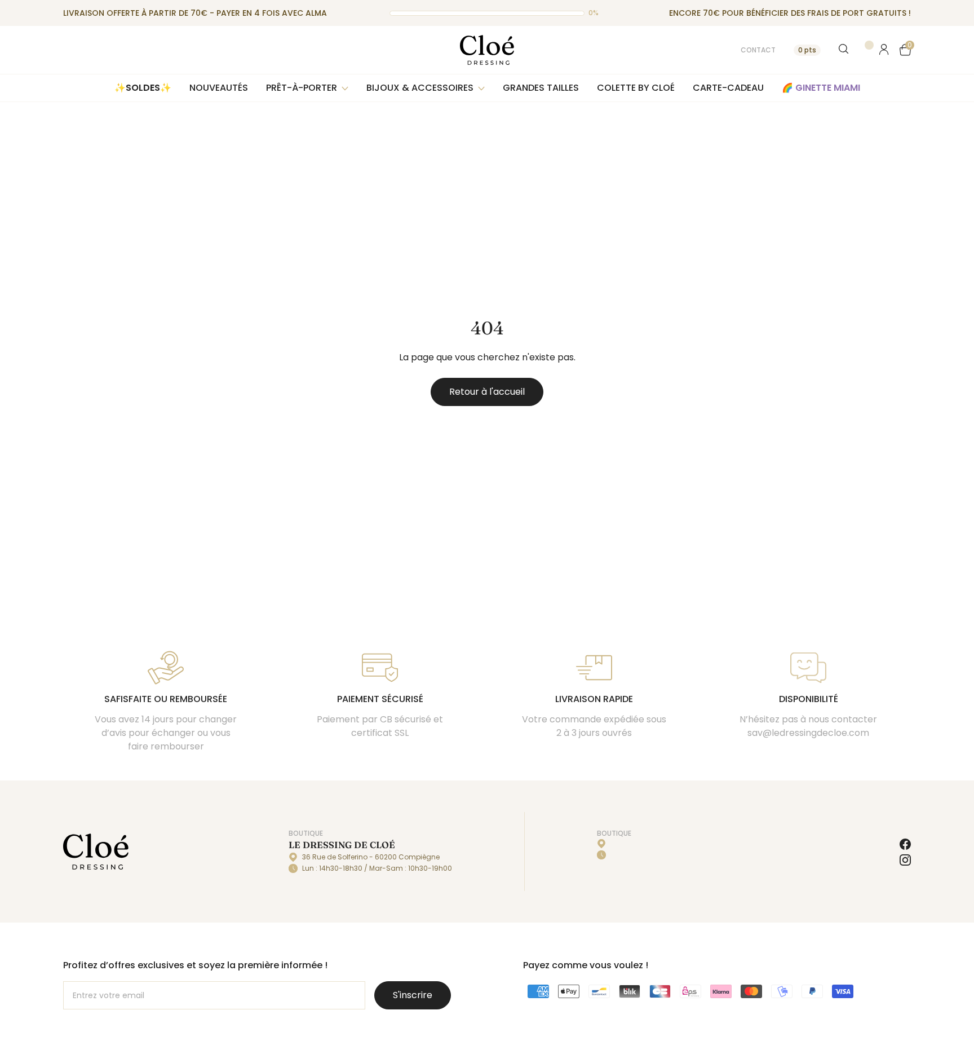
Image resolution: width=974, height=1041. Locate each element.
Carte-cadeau (728, 87)
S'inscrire (412, 995)
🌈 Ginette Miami (821, 87)
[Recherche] (844, 49)
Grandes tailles (541, 87)
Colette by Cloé (636, 87)
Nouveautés (218, 87)
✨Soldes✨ (142, 87)
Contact (758, 50)
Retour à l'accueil (487, 391)
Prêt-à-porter (301, 87)
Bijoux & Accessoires (419, 87)
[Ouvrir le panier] (905, 49)
